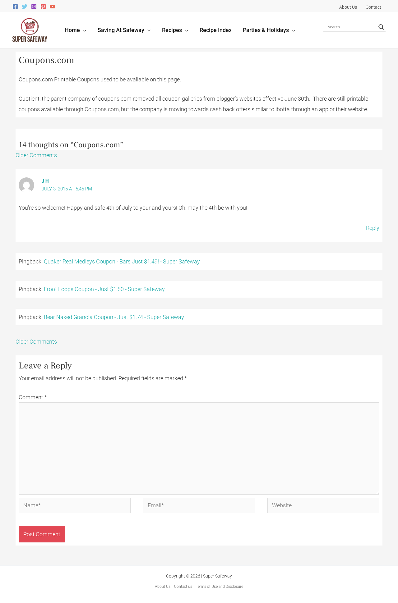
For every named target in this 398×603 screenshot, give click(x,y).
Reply (372, 228)
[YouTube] (52, 6)
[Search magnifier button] (381, 27)
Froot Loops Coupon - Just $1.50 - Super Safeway (104, 289)
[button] (83, 30)
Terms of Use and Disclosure (219, 586)
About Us (162, 586)
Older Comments (36, 155)
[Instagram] (34, 6)
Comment (33, 397)
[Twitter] (24, 6)
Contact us (183, 586)
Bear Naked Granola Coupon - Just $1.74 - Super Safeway (114, 317)
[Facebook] (15, 6)
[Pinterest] (43, 6)
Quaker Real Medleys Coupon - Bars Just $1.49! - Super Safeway (122, 261)
